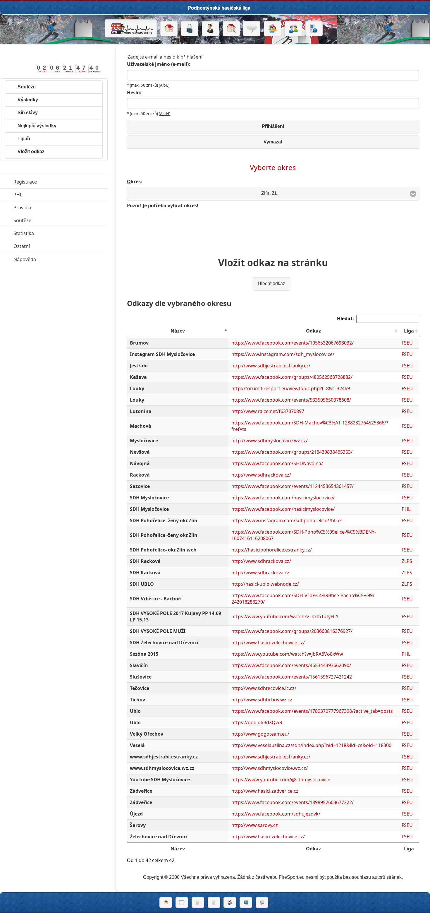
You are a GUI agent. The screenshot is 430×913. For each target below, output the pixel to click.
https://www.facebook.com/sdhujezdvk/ (275, 814)
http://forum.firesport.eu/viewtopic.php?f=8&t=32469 (290, 388)
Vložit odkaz (31, 151)
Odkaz (313, 331)
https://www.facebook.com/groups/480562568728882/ (291, 377)
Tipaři (24, 138)
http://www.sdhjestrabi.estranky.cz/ (270, 365)
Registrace (25, 182)
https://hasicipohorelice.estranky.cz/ (271, 550)
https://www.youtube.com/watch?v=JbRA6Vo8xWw (287, 654)
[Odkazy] (231, 28)
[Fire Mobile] (314, 28)
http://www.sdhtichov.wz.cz (261, 699)
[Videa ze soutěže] (246, 902)
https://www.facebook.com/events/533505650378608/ (291, 400)
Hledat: (345, 318)
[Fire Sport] (131, 28)
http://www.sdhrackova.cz (260, 572)
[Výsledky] (214, 902)
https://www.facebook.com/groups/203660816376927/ (291, 631)
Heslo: (134, 92)
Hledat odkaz (271, 283)
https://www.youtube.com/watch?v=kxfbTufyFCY (284, 616)
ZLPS (407, 561)
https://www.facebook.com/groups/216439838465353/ (291, 452)
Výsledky (28, 99)
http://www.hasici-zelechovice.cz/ (268, 642)
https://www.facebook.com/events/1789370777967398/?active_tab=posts (312, 711)
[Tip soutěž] (229, 902)
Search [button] (412, 7)
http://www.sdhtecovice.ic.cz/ (263, 688)
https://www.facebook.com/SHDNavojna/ (277, 463)
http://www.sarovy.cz (254, 825)
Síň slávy (28, 112)
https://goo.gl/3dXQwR (256, 722)
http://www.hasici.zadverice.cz (264, 791)
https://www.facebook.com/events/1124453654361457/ (292, 486)
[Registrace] (210, 28)
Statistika (50, 233)
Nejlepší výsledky (37, 125)
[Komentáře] (251, 28)
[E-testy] (272, 28)
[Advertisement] (272, 230)
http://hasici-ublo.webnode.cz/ (265, 584)
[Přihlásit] (189, 28)
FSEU (407, 343)
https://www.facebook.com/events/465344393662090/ (291, 665)
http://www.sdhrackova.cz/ (261, 475)
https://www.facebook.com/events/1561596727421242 (291, 677)
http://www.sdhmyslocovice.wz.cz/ (269, 440)
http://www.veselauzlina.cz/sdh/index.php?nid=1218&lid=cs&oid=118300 (311, 745)
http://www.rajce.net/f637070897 (267, 411)
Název (178, 331)
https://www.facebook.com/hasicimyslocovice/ (283, 497)
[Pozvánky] (182, 902)
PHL (406, 509)
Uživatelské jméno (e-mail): (158, 64)
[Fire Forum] (293, 28)
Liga (409, 331)
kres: (134, 181)
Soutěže (27, 86)
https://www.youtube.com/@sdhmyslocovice (280, 779)
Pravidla (49, 207)
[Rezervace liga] (198, 902)
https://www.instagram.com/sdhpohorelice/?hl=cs (287, 520)
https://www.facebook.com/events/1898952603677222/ (292, 802)
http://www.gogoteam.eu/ (260, 734)
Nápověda (51, 259)
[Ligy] (262, 902)
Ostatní (48, 246)
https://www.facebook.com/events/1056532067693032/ (292, 343)
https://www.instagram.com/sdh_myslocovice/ (282, 354)
